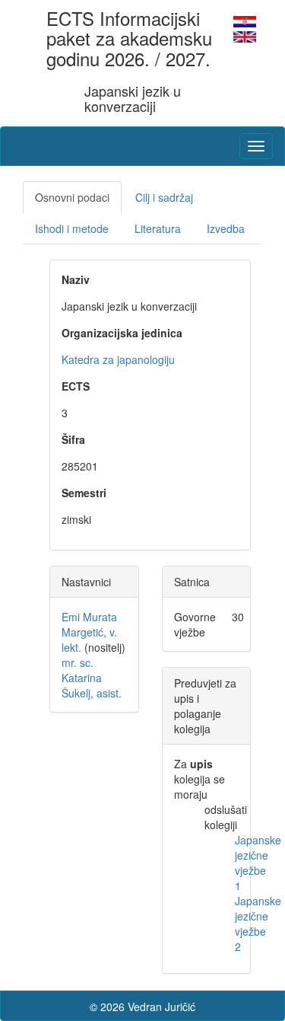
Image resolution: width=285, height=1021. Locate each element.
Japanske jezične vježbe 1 (258, 862)
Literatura (158, 228)
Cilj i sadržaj (164, 197)
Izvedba (226, 228)
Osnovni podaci (72, 197)
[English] (244, 35)
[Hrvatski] (244, 19)
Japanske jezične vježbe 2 (258, 923)
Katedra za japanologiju (118, 359)
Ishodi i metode (72, 228)
